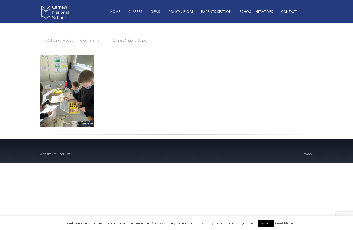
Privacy (307, 154)
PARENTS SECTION (216, 11)
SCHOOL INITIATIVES (256, 11)
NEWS (155, 11)
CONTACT (289, 11)
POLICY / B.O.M (180, 11)
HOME (115, 11)
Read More (283, 223)
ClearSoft (63, 154)
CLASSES (135, 11)
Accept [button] (266, 223)
